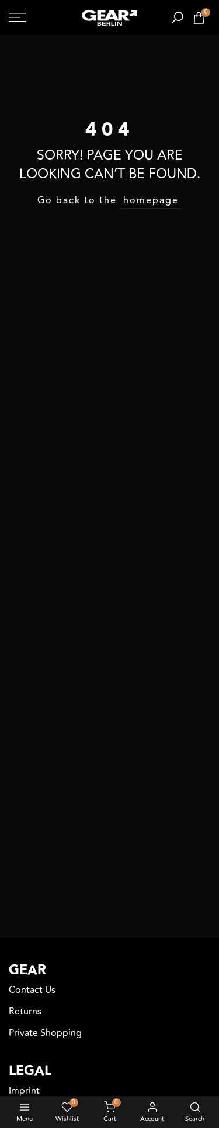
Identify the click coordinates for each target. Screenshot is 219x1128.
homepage (151, 200)
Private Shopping (45, 1033)
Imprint (24, 1091)
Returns (25, 1012)
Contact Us (32, 990)
